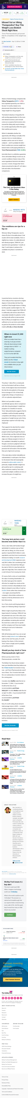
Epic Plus (4, 1032)
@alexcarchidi (18, 862)
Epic (3, 1030)
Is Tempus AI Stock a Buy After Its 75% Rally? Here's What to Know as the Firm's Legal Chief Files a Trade (18, 781)
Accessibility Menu (14, 1)
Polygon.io (19, 1002)
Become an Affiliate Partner (8, 1068)
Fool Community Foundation (8, 1066)
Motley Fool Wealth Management (9, 1062)
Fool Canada (16, 1028)
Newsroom (4, 1014)
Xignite (13, 1002)
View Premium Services (12, 979)
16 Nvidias (14, 892)
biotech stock (15, 636)
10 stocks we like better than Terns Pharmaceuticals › (14, 69)
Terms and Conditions (7, 1091)
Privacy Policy (5, 1079)
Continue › (10, 915)
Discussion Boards (6, 1048)
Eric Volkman (20, 742)
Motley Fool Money (6, 1039)
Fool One (4, 1037)
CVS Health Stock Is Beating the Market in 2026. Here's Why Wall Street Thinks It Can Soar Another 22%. (18, 746)
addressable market (15, 462)
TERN (18, 150)
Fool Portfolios (5, 1035)
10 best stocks (8, 668)
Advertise (4, 1019)
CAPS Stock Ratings (6, 1046)
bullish (5, 590)
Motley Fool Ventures (7, 1064)
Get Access (5, 940)
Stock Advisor (5, 1028)
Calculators (4, 1050)
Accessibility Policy (6, 1085)
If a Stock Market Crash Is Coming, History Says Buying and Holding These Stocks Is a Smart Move (18, 771)
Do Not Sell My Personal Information (10, 1094)
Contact (4, 1017)
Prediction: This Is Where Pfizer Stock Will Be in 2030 (17, 755)
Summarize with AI (9, 50)
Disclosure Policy (6, 1082)
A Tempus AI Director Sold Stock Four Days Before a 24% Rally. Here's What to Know (18, 763)
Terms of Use (5, 1076)
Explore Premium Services (16, 19)
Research (4, 1012)
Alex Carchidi (7, 41)
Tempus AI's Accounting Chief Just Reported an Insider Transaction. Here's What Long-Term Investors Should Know (17, 791)
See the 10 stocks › (10, 725)
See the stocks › (11, 371)
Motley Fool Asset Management (9, 1059)
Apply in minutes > (14, 199)
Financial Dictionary (6, 1053)
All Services (4, 1026)
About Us (4, 1008)
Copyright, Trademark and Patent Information (12, 1088)
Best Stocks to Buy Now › (14, 6)
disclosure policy (12, 873)
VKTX (17, 101)
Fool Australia (16, 1026)
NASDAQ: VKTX (19, 210)
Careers (4, 1010)
